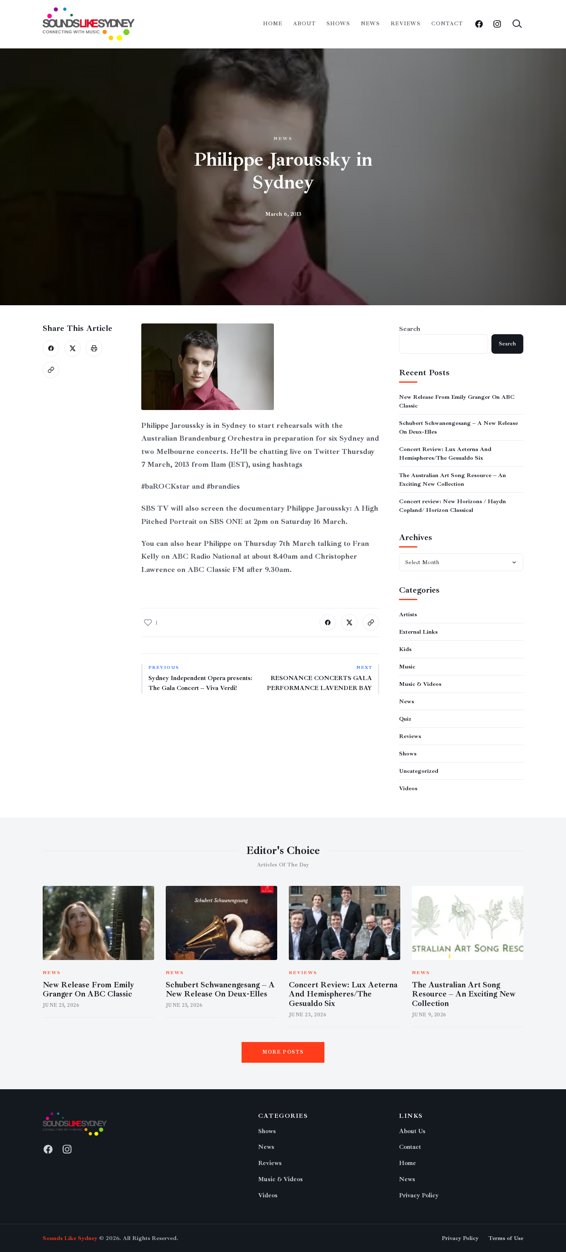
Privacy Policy (419, 1195)
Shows (338, 23)
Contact (447, 23)
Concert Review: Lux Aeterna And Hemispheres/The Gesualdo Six (343, 994)
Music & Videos (420, 684)
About (304, 23)
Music (407, 666)
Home (272, 23)
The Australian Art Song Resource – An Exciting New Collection (463, 994)
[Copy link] (51, 370)
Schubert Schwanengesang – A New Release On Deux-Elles (220, 989)
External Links (418, 631)
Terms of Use (506, 1238)
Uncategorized (418, 770)
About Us (412, 1131)
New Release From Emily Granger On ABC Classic (88, 989)
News (370, 23)
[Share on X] (72, 348)
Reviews (405, 23)
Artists (408, 614)
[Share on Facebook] (51, 348)
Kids (405, 649)
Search (409, 329)
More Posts (283, 1052)
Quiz (405, 718)
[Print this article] (94, 348)
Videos (408, 788)
